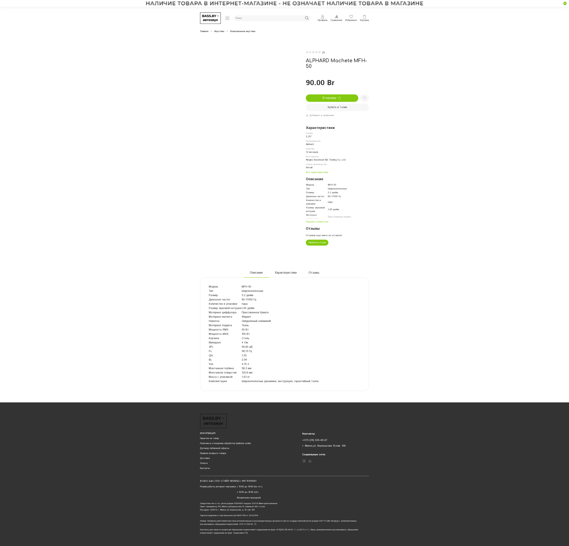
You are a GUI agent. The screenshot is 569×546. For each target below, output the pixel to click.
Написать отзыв (317, 242)
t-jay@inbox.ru (302, 529)
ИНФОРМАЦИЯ (207, 433)
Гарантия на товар (209, 438)
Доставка (205, 458)
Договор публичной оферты (214, 448)
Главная (204, 31)
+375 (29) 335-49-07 (314, 440)
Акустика (219, 31)
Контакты (205, 468)
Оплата (204, 463)
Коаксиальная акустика (242, 31)
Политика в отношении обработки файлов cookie (225, 443)
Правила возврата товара (213, 453)
